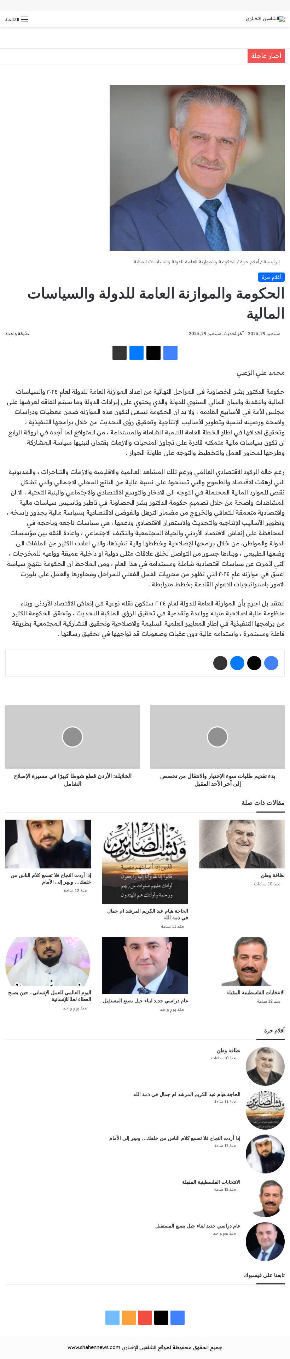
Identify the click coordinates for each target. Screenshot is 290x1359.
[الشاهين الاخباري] (265, 19)
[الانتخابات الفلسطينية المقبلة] (242, 961)
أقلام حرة (249, 261)
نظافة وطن (273, 875)
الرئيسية (272, 261)
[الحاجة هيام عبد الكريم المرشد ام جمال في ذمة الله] (145, 862)
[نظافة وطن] (242, 844)
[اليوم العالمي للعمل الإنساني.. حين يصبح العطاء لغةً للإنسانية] (48, 961)
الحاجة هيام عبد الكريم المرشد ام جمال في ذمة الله (186, 1094)
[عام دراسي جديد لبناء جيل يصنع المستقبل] (145, 965)
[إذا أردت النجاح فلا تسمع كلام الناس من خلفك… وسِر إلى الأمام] (48, 844)
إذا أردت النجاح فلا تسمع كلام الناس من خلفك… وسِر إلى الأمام (174, 1138)
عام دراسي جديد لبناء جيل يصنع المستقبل (145, 1000)
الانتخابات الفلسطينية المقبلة (255, 992)
